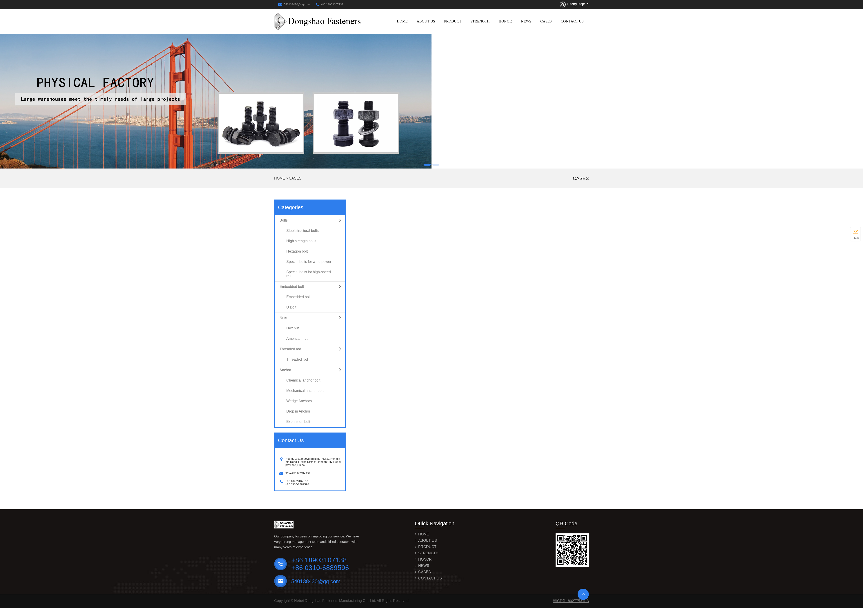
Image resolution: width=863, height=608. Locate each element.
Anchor (285, 370)
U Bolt (291, 307)
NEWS (526, 21)
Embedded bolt (292, 286)
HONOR (505, 21)
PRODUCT (452, 21)
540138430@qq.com (297, 4)
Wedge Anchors (299, 401)
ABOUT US (426, 21)
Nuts (283, 318)
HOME (279, 178)
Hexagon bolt (297, 251)
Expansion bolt (298, 422)
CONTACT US (572, 21)
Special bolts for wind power (308, 262)
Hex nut (292, 328)
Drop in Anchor (298, 411)
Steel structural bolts (302, 231)
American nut (296, 338)
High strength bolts (301, 241)
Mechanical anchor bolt (304, 391)
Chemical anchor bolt (303, 380)
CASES (546, 21)
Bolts (284, 220)
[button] (427, 165)
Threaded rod (290, 349)
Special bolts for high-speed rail (308, 274)
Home (402, 21)
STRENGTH (480, 21)
